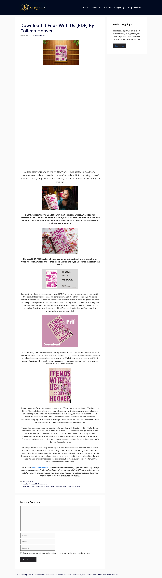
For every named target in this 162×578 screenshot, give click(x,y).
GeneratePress (112, 574)
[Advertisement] (60, 115)
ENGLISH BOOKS (29, 481)
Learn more (119, 46)
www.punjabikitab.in (40, 467)
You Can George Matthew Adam (35, 484)
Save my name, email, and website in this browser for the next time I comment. (57, 553)
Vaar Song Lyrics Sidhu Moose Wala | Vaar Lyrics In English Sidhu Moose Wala (51, 486)
